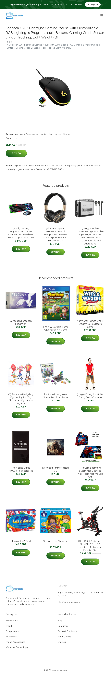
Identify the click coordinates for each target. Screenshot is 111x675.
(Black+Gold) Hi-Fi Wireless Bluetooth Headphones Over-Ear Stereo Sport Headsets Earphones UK (55, 234)
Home (9, 41)
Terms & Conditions (67, 631)
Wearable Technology (17, 647)
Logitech (57, 134)
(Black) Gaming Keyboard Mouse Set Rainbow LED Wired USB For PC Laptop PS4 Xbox (21, 233)
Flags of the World (21, 541)
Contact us (63, 626)
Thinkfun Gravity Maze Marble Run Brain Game (55, 396)
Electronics (11, 636)
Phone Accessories (15, 642)
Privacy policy (65, 636)
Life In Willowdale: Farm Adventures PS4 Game (55, 328)
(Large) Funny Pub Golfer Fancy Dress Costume (90, 396)
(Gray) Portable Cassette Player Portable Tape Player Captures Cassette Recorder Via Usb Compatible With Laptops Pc (90, 236)
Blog (60, 620)
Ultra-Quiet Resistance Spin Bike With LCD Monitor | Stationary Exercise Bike (90, 546)
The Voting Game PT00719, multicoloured (21, 469)
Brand (22, 134)
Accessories (32, 134)
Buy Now (16, 153)
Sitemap (62, 642)
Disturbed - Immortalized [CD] (55, 469)
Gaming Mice (45, 134)
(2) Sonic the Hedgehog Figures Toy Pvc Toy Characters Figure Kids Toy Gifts (21, 399)
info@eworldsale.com (69, 602)
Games (67, 134)
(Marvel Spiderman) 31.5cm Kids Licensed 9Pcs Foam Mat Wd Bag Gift (90, 472)
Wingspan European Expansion (21, 322)
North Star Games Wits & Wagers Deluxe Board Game (90, 323)
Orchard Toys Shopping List (55, 543)
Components (12, 631)
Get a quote (92, 4)
